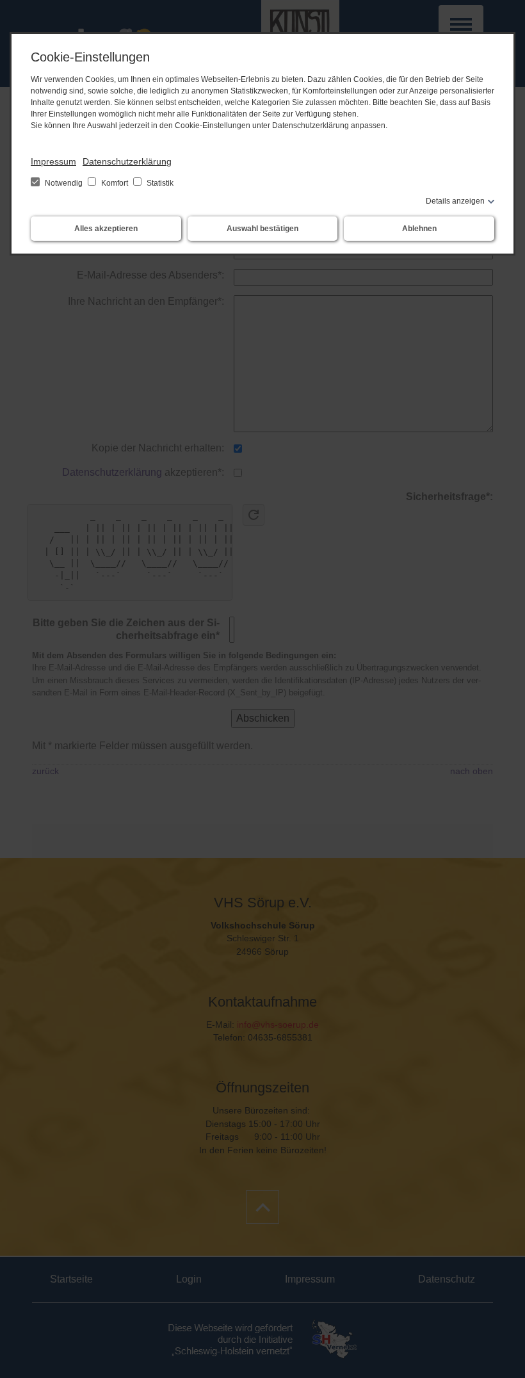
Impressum (53, 161)
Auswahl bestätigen (262, 228)
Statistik (159, 183)
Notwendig (64, 183)
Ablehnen (419, 228)
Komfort (114, 183)
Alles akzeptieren (106, 228)
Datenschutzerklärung (127, 161)
